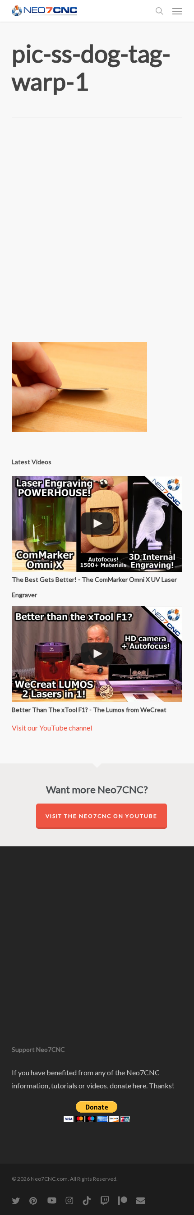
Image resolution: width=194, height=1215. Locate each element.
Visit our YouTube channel (52, 727)
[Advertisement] (97, 237)
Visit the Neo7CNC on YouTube (101, 816)
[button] (177, 10)
